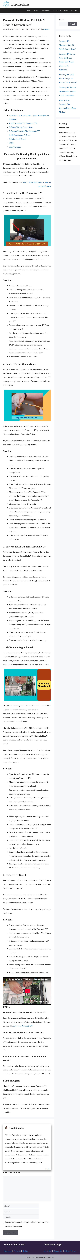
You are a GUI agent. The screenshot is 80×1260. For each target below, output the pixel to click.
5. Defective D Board (17, 139)
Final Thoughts (15, 146)
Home (28, 10)
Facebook (8, 1251)
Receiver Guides (57, 10)
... (47, 1166)
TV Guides (36, 10)
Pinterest (17, 1251)
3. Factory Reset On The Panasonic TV (24, 131)
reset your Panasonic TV (22, 1025)
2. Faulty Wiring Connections (21, 127)
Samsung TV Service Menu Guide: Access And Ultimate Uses (67, 91)
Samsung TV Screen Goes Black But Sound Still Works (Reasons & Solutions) (67, 62)
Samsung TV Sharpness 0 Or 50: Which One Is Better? (67, 45)
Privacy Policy (70, 1251)
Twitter (25, 1251)
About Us (47, 1251)
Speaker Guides (68, 10)
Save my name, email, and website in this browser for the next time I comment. (27, 1224)
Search (61, 19)
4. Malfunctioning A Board (20, 135)
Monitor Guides (46, 10)
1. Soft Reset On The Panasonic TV (23, 123)
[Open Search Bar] (76, 10)
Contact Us (57, 1251)
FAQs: (12, 143)
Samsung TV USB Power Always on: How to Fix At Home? (68, 78)
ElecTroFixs (20, 4)
